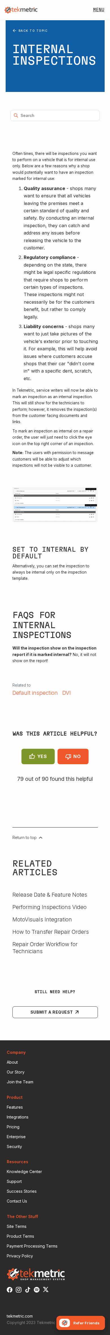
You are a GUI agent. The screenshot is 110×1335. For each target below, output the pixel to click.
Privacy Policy (20, 1255)
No (77, 756)
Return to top (25, 837)
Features (15, 1107)
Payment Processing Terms (32, 1246)
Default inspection (35, 692)
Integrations (17, 1117)
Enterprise (16, 1136)
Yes (42, 756)
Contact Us (17, 1201)
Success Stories (22, 1191)
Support (14, 1181)
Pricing (13, 1126)
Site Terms (17, 1226)
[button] (98, 10)
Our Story (16, 1072)
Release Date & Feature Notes (49, 894)
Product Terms (20, 1236)
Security (14, 1146)
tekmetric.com (20, 1316)
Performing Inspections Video (49, 907)
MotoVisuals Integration (42, 919)
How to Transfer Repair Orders (50, 931)
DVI (66, 692)
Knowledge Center (24, 1171)
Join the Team (20, 1081)
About (12, 1062)
